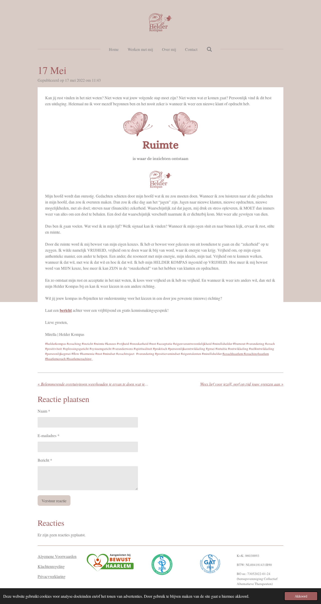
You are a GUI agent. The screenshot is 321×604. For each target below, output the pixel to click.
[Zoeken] (209, 49)
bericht (66, 310)
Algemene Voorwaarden (57, 556)
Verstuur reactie (54, 500)
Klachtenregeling (51, 566)
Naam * (44, 411)
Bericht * (45, 460)
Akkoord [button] (301, 596)
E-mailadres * (48, 435)
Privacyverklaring (51, 576)
